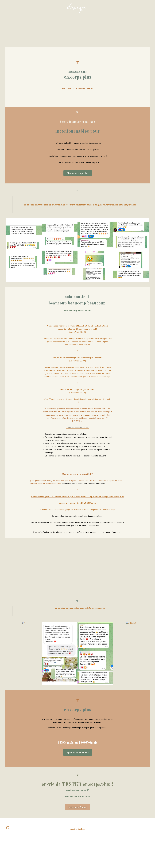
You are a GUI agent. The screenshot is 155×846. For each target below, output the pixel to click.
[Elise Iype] (76, 8)
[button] (8, 250)
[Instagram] (7, 827)
